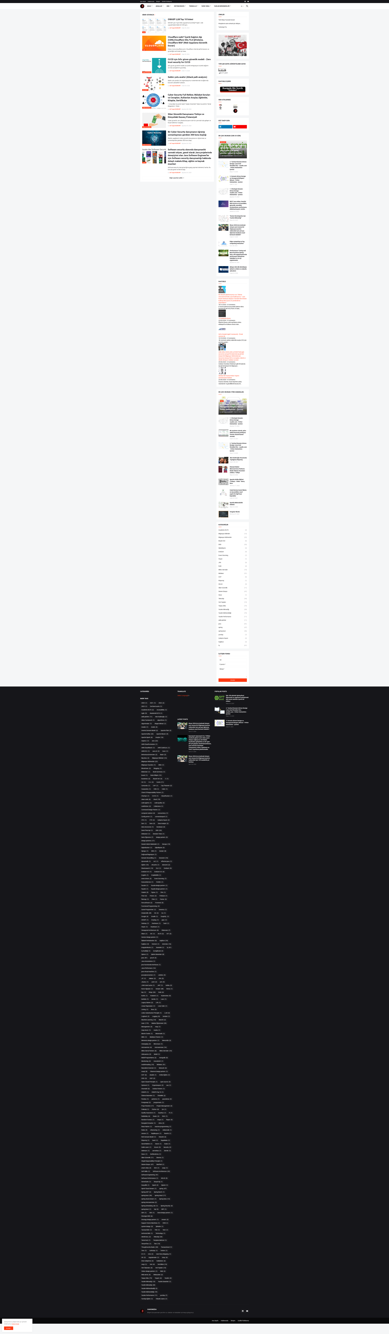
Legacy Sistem (147, 1002)
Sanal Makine (146, 1144)
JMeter (152, 978)
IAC (152, 933)
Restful (167, 1133)
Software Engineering (149, 1175)
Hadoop (145, 923)
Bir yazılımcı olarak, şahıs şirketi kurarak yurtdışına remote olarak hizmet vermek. (238, 433)
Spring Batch (159, 1192)
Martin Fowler (147, 1033)
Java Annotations (148, 961)
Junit (154, 982)
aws (155, 741)
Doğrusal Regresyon (149, 854)
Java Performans (148, 968)
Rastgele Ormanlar (148, 1123)
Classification (166, 796)
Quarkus (162, 1113)
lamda (155, 999)
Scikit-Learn (146, 1147)
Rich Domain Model (148, 1137)
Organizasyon (157, 1085)
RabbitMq (145, 1116)
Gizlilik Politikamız (167, 1)
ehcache (155, 865)
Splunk (164, 1185)
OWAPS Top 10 (158, 1092)
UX (143, 1257)
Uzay (165, 1257)
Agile (144, 713)
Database (161, 827)
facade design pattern (159, 885)
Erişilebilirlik (156, 875)
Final (144, 896)
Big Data (145, 758)
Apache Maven (162, 734)
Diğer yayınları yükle (176, 178)
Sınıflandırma (155, 1154)
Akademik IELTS (156, 713)
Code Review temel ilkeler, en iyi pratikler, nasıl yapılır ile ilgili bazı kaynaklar (238, 493)
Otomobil (145, 1088)
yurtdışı (233, 634)
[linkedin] (245, 1)
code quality (159, 803)
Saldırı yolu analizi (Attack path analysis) (187, 77)
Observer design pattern (159, 1071)
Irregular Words (235, 512)
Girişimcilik (146, 913)
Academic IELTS (233, 530)
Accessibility (162, 710)
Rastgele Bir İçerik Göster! (232, 89)
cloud (156, 799)
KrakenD (154, 995)
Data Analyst (163, 823)
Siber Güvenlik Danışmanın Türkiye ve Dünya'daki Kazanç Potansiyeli (186, 115)
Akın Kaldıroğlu (161, 716)
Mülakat (233, 573)
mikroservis (146, 1054)
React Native (146, 1126)
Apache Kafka (147, 734)
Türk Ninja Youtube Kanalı (227, 20)
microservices (161, 1047)
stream (165, 1219)
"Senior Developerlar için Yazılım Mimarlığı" (238, 217)
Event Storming (233, 555)
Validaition (161, 1261)
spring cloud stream (148, 1199)
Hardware (156, 923)
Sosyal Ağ (158, 1181)
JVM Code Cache (148, 985)
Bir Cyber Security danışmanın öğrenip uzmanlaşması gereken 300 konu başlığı (187, 133)
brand (144, 775)
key (143, 992)
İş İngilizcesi (158, 951)
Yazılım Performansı (233, 616)
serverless (156, 1150)
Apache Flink (166, 730)
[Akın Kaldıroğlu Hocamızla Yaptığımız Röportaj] (223, 460)
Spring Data (164, 1199)
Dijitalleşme (233, 548)
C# (143, 782)
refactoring (155, 1130)
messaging (146, 1044)
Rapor (169, 1119)
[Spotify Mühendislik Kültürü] (223, 505)
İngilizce (233, 642)
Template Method (160, 1240)
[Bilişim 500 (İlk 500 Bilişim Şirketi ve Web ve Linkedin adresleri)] (223, 269)
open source (165, 1082)
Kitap (152, 992)
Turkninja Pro (223, 27)
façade (144, 889)
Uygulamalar (154, 1257)
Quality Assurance (148, 1113)
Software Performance (149, 1178)
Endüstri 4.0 (146, 871)
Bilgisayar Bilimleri (233, 533)
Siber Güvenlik (233, 588)
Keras (169, 989)
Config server (146, 816)
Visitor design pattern (149, 1271)
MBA (144, 1037)
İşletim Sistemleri (157, 954)
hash (166, 923)
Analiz (154, 727)
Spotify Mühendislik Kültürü (236, 503)
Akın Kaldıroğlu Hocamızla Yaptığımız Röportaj (238, 459)
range (160, 1119)
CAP (155, 785)
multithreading (147, 1064)
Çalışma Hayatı (233, 638)
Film (163, 892)
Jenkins (162, 975)
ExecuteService (147, 882)
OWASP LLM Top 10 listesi (180, 19)
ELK (158, 868)
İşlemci (144, 954)
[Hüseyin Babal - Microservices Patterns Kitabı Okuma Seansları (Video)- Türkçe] (223, 469)
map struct (146, 1030)
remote (144, 1133)
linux (154, 1009)
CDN (156, 789)
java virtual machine (148, 971)
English (144, 875)
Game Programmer (148, 909)
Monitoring (146, 1061)
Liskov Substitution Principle (151, 1013)
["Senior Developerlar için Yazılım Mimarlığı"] (223, 218)
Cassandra (146, 789)
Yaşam (158, 1278)
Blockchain (146, 768)
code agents (146, 803)
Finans (153, 896)
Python (155, 1109)
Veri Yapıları (233, 602)
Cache (160, 782)
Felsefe (144, 892)
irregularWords (147, 947)
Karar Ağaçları (147, 989)
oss (168, 1085)
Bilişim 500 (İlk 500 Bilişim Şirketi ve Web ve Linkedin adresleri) (238, 269)
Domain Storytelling (148, 858)
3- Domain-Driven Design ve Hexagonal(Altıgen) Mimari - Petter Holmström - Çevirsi (238, 179)
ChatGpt (145, 796)
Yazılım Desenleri (164, 1281)
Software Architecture (161, 1171)
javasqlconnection (148, 975)
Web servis (146, 1274)
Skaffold (160, 1164)
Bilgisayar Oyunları (148, 765)
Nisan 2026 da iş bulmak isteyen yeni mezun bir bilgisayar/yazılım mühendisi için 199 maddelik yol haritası (199, 759)
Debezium (145, 834)
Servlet (167, 1150)
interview (166, 944)
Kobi (233, 566)
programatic (159, 1102)
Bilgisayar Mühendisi (233, 537)
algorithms (162, 720)
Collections (158, 806)
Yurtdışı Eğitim (147, 1299)
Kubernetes (166, 995)
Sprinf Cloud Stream (148, 1188)
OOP (152, 1078)
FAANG (159, 882)
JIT (143, 978)
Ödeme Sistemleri (148, 1095)
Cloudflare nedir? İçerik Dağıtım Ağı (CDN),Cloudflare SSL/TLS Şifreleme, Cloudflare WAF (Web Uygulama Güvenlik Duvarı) (187, 41)
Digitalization (146, 847)
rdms (161, 1123)
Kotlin (144, 995)
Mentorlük (166, 1040)
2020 (144, 703)
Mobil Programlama (148, 1057)
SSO (151, 1212)
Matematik (160, 1033)
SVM (165, 1223)
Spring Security (167, 1206)
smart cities (146, 1168)
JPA (233, 562)
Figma (154, 892)
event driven (146, 878)
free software (146, 902)
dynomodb (146, 861)
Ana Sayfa (143, 1)
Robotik (162, 1137)
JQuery (144, 982)
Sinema (160, 1157)
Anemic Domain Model (149, 730)
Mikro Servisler (233, 570)
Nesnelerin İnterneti (148, 1068)
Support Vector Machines (150, 1223)
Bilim (161, 765)
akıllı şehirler (233, 620)
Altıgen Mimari (160, 723)
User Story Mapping (163, 1254)
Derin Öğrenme (147, 837)
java (233, 624)
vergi (144, 1264)
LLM (167, 1013)
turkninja (154, 1250)
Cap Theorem (166, 785)
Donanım (163, 858)
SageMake (165, 1140)
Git (156, 913)
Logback (145, 1016)
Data (152, 823)
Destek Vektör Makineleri (150, 844)
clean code (146, 799)
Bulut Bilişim (156, 775)
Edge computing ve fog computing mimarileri (237, 242)
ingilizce (164, 940)
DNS (153, 851)
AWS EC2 (145, 751)
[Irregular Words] (223, 514)
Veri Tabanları (146, 1268)
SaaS (155, 1140)
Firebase (163, 896)
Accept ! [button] (8, 1328)
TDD (157, 1230)
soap (165, 1168)
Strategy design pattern (150, 1219)
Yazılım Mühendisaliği (149, 1288)
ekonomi (166, 865)
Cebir (165, 789)
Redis (144, 1130)
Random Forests (147, 1119)
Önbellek (161, 1095)
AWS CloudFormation (149, 744)
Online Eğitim (164, 1075)
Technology (160, 1233)
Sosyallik (145, 1185)
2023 (144, 706)
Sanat (158, 1144)
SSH (143, 1212)
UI (143, 1254)
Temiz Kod (145, 1240)
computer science (148, 813)
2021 (153, 703)
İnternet (155, 944)
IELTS (161, 933)
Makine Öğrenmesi (159, 1023)
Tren (144, 1250)
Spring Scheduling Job (149, 1206)
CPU (144, 820)
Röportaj (233, 580)
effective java (166, 861)
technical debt (147, 1233)
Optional (145, 1085)
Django (144, 851)
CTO (152, 820)
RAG (164, 1116)
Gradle (154, 916)
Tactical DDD (146, 1230)
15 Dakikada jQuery (225, 318)
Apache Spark (147, 737)
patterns (155, 1099)
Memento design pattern (150, 1040)
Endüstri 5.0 (159, 871)
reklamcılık (167, 1130)
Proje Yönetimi (147, 1106)
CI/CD (155, 796)
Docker (162, 851)
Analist (144, 727)
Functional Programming (150, 906)
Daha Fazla (15, 1324)
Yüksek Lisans (161, 1299)
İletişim (158, 1)
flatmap (145, 899)
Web (162, 1271)
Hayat (233, 559)
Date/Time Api (147, 830)
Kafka (169, 985)
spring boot (233, 631)
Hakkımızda (151, 1)
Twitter (163, 1250)
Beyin (163, 754)
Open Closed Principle (149, 1082)
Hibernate (166, 930)
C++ (151, 782)
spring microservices (149, 1202)
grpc (164, 920)
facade (144, 885)
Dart (144, 823)
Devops (166, 844)
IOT (169, 933)
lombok (166, 1016)
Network (163, 1068)
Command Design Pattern (150, 809)
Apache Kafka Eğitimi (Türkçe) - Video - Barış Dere (237, 481)
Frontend (159, 902)
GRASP (144, 920)
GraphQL (165, 916)
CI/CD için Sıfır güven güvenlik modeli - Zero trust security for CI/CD (189, 60)
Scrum (157, 1147)
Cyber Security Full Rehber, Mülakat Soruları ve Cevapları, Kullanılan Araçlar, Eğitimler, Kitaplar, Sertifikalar (189, 98)
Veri (152, 1264)
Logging (156, 1016)
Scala (167, 1144)
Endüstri (233, 551)
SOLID (233, 584)
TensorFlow (146, 1243)
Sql (156, 1209)
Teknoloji (193, 6)
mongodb (163, 1057)
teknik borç (146, 1237)
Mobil (157, 1054)
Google (144, 916)
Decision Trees (158, 834)
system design (147, 1226)
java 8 (153, 958)
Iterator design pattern (149, 937)
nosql (144, 1071)
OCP (233, 577)
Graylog (155, 920)
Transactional (166, 1247)
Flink (154, 899)
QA (164, 1109)
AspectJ (145, 741)
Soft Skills (145, 1171)
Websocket (158, 1274)
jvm (162, 982)
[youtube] (248, 1)
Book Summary (159, 772)
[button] (242, 6)
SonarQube (146, 1181)
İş (233, 645)
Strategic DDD (147, 1216)
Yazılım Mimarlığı (233, 609)
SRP (163, 1209)
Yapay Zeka (205, 6)
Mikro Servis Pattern (149, 1051)
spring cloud (160, 1195)
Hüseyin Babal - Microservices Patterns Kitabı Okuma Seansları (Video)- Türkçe (237, 469)
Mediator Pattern (156, 1037)
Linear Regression (148, 1006)
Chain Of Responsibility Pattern (152, 792)
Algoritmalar (146, 723)
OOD (144, 1078)
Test (157, 1243)
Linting (144, 1009)
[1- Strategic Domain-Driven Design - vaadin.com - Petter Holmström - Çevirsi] (223, 191)
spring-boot (146, 1209)
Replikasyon (156, 1133)
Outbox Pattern (159, 1088)
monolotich (158, 1061)
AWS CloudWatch (148, 747)
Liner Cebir (162, 1006)
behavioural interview (149, 754)
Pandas (145, 1099)
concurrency (163, 813)
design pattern (162, 837)
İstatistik (160, 947)
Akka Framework (147, 720)
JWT (160, 985)
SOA (156, 1168)
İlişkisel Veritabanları (149, 940)
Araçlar (159, 6)
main (145, 1023)
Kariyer (160, 989)
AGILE (149, 6)
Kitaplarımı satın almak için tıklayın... (230, 23)
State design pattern (165, 1212)
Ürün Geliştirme (147, 1261)
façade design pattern (159, 889)
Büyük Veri (233, 541)
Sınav (233, 595)
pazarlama (167, 1099)
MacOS (162, 1020)
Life (158, 1002)
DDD (168, 6)
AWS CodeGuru (164, 747)
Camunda (145, 785)
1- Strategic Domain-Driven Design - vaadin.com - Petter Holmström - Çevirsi (236, 192)
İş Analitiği (145, 951)
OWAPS (145, 1092)
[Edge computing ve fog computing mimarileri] (223, 244)
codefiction (146, 806)
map (157, 1026)
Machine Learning (148, 1020)
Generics (163, 909)
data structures (147, 827)
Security (167, 1147)
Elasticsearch (147, 868)
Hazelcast (155, 927)
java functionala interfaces (151, 964)
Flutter (163, 899)
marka (157, 1030)
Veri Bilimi (162, 1264)
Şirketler (159, 1226)
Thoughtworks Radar (149, 1247)
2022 (161, 703)
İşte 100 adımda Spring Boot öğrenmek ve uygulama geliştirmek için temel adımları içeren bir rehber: (237, 698)
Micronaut (158, 1044)
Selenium (145, 1150)
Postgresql (146, 1102)
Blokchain (145, 772)
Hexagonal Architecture (150, 930)
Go (163, 913)
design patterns (147, 840)
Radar (156, 1116)
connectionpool (161, 816)
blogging (158, 768)
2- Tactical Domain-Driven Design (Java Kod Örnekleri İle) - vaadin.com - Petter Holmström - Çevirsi (238, 165)
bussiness (145, 778)
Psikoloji (145, 1109)
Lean (163, 999)
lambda (145, 999)
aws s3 (156, 751)
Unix (150, 1254)
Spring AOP (146, 1192)
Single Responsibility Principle (151, 1161)
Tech (165, 1230)
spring (233, 627)
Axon (165, 751)
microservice (146, 1047)
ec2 (156, 861)
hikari (144, 933)
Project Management (164, 1106)
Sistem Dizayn (179, 6)
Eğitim (145, 865)
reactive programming (163, 1126)
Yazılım (168, 1278)
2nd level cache (156, 706)
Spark (155, 1185)
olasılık (153, 1075)
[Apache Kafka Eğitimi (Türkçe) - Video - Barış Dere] (223, 482)
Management (146, 1026)
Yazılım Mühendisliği (222, 6)
